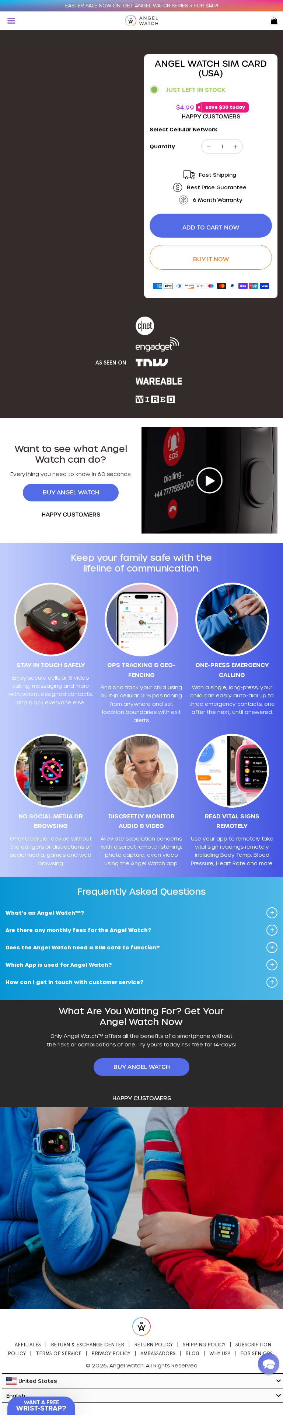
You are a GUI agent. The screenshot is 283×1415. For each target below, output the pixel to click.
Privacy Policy (110, 1353)
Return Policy (153, 1344)
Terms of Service (58, 1353)
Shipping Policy (204, 1344)
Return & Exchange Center (87, 1344)
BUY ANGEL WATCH (71, 492)
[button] (268, 1363)
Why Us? (220, 1353)
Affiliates (28, 1344)
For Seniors (256, 1353)
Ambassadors (157, 1353)
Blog (192, 1353)
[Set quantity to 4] (235, 146)
